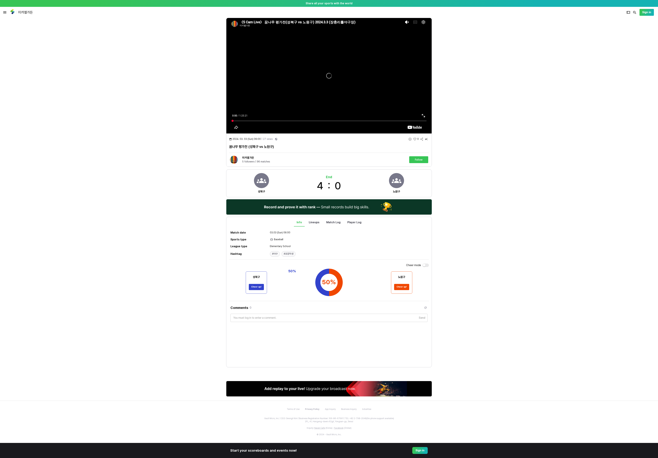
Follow (419, 159)
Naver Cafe (319, 428)
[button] (275, 254)
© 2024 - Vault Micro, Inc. (329, 434)
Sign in (646, 12)
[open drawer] (5, 12)
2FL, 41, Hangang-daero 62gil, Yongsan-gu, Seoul (329, 421)
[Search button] (634, 12)
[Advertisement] (454, 69)
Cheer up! (256, 287)
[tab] (299, 222)
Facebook (338, 428)
